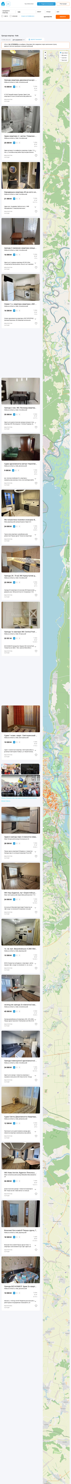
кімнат (39, 11)
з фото (6, 16)
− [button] (45, 55)
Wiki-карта (64, 55)
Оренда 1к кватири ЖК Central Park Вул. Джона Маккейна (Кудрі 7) (20, 632)
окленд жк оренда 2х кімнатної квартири (20, 1005)
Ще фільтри (48, 16)
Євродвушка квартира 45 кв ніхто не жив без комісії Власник (20, 192)
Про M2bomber (29, 4)
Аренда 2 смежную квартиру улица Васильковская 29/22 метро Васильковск (20, 248)
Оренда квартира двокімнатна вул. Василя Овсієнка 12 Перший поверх (20, 80)
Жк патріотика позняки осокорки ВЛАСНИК (20, 520)
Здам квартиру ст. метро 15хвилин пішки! (20, 136)
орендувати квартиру (6, 11)
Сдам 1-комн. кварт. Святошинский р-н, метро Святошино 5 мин (20, 735)
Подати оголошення (47, 4)
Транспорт (64, 60)
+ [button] (45, 52)
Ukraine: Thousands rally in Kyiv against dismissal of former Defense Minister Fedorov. (20, 777)
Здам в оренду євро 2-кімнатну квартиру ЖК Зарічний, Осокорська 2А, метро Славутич (20, 837)
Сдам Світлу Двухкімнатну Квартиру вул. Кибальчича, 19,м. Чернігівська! (20, 1117)
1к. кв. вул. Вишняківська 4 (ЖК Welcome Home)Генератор (20, 949)
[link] (4, 778)
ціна (58, 11)
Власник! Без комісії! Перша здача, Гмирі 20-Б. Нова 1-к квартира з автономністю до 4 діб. (20, 1230)
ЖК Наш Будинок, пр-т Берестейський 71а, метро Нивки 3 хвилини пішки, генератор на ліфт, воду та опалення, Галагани (20, 893)
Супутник (64, 57)
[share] (36, 776)
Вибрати (63, 16)
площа (48, 11)
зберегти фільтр (36, 39)
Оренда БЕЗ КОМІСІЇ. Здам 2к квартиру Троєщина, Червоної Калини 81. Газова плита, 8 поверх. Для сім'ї (20, 1286)
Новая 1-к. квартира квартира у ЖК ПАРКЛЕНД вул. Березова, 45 (20, 304)
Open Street (65, 53)
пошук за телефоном (27, 16)
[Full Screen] (45, 58)
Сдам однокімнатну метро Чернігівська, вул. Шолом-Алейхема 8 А (20, 464)
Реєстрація (63, 4)
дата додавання (17, 39)
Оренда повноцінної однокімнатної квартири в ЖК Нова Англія (20, 1061)
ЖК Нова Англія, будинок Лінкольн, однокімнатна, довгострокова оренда (20, 1173)
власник (14, 16)
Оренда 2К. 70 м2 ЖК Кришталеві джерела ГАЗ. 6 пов (20, 576)
